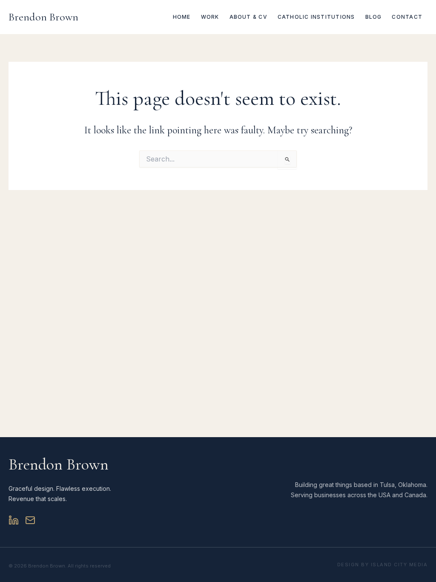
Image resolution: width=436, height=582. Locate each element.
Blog (373, 17)
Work (210, 17)
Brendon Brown (43, 16)
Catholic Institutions (316, 17)
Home (182, 17)
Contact (407, 17)
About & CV (248, 17)
